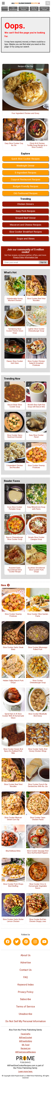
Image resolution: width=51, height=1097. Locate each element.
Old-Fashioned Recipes (25, 193)
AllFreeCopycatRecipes (25, 1052)
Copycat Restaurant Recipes (25, 179)
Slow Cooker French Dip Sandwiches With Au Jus (38, 785)
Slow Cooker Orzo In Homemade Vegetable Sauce (38, 886)
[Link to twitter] (17, 941)
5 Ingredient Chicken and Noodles (15, 467)
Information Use (31, 257)
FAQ (25, 977)
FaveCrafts (25, 1034)
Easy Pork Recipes (25, 211)
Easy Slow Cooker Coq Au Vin (14, 144)
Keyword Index (25, 984)
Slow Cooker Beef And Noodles (36, 300)
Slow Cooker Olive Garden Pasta (37, 615)
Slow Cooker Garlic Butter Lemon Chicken (13, 920)
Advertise (25, 962)
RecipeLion (25, 1048)
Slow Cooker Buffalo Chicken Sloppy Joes (37, 920)
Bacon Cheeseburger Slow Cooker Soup (14, 538)
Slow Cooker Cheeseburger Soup (38, 682)
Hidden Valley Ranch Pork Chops (13, 682)
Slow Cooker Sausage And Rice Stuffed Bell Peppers (37, 852)
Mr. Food (25, 1045)
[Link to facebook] (7, 941)
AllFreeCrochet (25, 1037)
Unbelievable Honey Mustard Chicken (15, 300)
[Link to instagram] (35, 941)
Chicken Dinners (25, 204)
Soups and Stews (26, 238)
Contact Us (26, 969)
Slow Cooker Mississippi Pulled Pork (37, 648)
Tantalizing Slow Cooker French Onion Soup (14, 331)
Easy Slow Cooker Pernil (36, 436)
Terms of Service (25, 1006)
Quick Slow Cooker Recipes (25, 158)
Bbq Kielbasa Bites (13, 851)
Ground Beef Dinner (25, 217)
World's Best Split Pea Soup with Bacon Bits (36, 406)
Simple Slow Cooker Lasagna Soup (36, 538)
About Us (25, 955)
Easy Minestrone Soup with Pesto (36, 508)
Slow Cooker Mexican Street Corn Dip (13, 819)
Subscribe (25, 999)
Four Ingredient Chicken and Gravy (25, 113)
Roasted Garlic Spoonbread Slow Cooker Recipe (15, 570)
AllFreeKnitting (25, 1041)
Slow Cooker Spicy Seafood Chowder (14, 436)
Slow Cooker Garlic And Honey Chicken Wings (37, 750)
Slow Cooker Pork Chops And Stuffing (13, 885)
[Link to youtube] (44, 941)
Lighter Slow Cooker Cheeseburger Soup (36, 330)
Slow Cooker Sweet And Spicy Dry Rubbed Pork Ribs (13, 751)
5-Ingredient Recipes (25, 172)
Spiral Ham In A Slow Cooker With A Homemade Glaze (13, 716)
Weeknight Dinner (25, 165)
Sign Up (43, 262)
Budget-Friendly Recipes (25, 186)
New (3, 585)
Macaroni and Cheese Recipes (25, 224)
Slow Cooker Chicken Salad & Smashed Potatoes (36, 363)
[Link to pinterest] (26, 941)
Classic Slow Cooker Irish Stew (15, 362)
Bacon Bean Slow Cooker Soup (15, 406)
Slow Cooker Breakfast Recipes (25, 231)
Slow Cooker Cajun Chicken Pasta (37, 819)
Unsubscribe (25, 1013)
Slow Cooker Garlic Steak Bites (13, 648)
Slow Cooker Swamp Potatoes (36, 467)
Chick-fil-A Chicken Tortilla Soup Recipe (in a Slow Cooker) (37, 145)
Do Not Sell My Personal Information (25, 1021)
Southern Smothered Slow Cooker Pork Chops (36, 570)
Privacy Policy (18, 257)
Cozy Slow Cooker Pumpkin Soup (14, 508)
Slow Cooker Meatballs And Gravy (37, 715)
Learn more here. (25, 1071)
